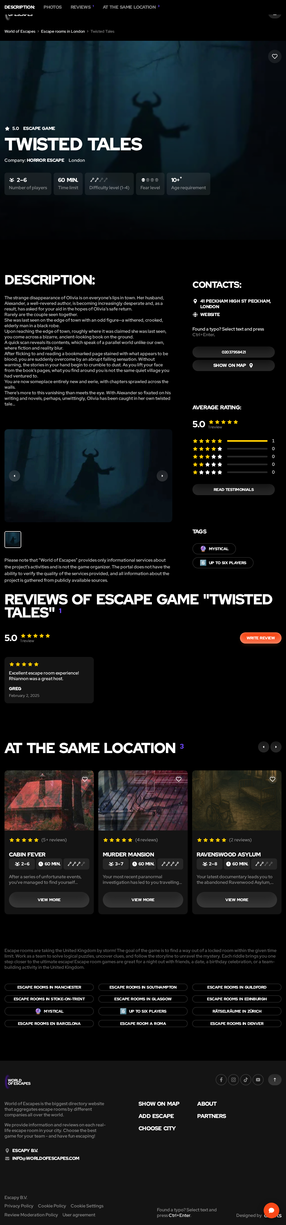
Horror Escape (45, 160)
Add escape (156, 1116)
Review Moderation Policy (31, 1215)
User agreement (79, 1215)
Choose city (157, 1128)
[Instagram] (233, 1079)
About (206, 1104)
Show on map (159, 1104)
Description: (19, 7)
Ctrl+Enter (203, 335)
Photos (52, 7)
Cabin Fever (27, 854)
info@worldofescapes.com (45, 1158)
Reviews (82, 7)
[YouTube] (258, 1079)
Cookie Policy (52, 1206)
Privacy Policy (19, 1206)
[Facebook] (221, 1079)
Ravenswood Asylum (229, 854)
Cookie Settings (87, 1206)
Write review (261, 637)
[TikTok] (245, 1079)
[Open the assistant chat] (271, 1210)
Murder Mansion (128, 854)
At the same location (131, 7)
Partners (211, 1116)
